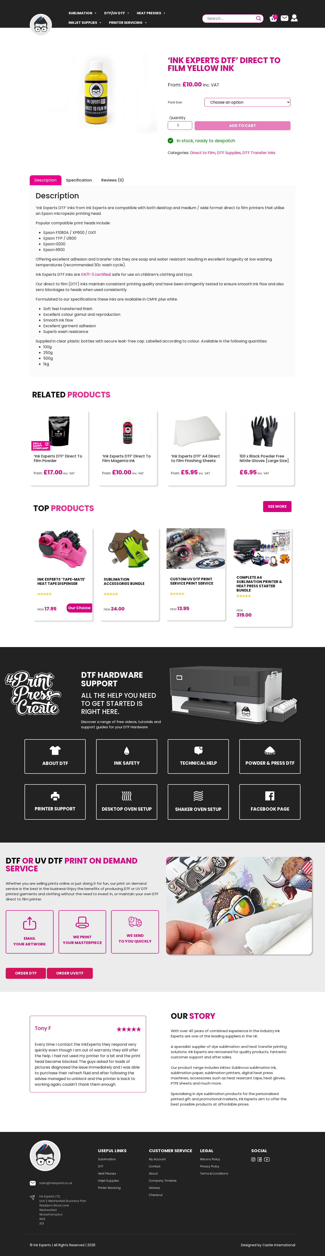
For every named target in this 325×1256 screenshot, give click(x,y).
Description (45, 180)
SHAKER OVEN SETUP (198, 809)
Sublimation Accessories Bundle (124, 581)
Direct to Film (202, 153)
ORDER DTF (26, 973)
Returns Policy (210, 1159)
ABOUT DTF (55, 763)
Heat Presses (149, 13)
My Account (157, 1159)
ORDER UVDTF (70, 973)
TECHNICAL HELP (198, 763)
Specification (79, 180)
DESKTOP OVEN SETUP (127, 809)
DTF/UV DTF (114, 13)
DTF (100, 1166)
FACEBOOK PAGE (270, 809)
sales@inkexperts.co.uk (55, 1183)
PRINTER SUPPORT (55, 809)
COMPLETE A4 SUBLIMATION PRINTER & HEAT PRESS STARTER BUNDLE (259, 584)
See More (277, 506)
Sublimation (80, 13)
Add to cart (242, 125)
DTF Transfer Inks (258, 153)
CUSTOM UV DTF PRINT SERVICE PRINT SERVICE (191, 581)
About (153, 1173)
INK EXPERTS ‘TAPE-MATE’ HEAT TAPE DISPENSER (61, 581)
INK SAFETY (127, 763)
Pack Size (175, 102)
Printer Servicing (126, 22)
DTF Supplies (229, 153)
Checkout (155, 1195)
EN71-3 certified (95, 274)
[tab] (45, 180)
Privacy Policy (209, 1166)
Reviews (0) (112, 180)
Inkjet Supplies (83, 22)
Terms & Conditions (214, 1173)
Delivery (154, 1188)
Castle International (278, 1245)
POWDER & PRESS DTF (270, 763)
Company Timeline (163, 1181)
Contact (154, 1166)
